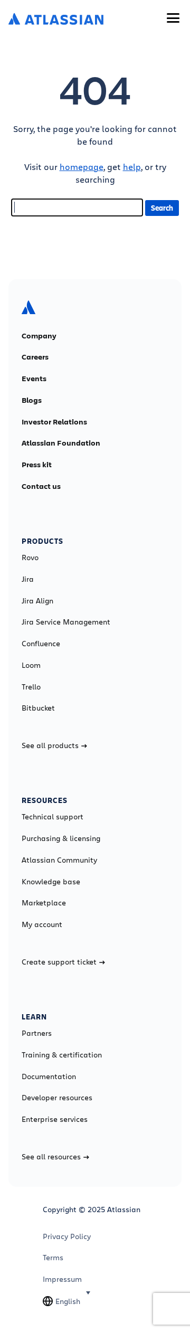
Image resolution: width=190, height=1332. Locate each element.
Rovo (30, 557)
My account (42, 924)
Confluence (41, 643)
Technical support (52, 817)
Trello (31, 687)
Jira (28, 579)
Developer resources (57, 1097)
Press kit (37, 464)
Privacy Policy (67, 1236)
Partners (37, 1033)
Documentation (49, 1076)
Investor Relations (54, 422)
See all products (50, 745)
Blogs (32, 400)
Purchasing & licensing (61, 838)
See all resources (51, 1156)
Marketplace (44, 903)
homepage (81, 166)
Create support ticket (59, 962)
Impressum (62, 1279)
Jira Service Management (66, 622)
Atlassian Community (59, 860)
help (132, 166)
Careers (35, 357)
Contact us (41, 486)
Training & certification (62, 1055)
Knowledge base (51, 881)
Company (39, 336)
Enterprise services (55, 1119)
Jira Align (37, 601)
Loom (31, 665)
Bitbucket (38, 708)
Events (34, 378)
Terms (53, 1257)
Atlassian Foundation (61, 443)
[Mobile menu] (173, 18)
